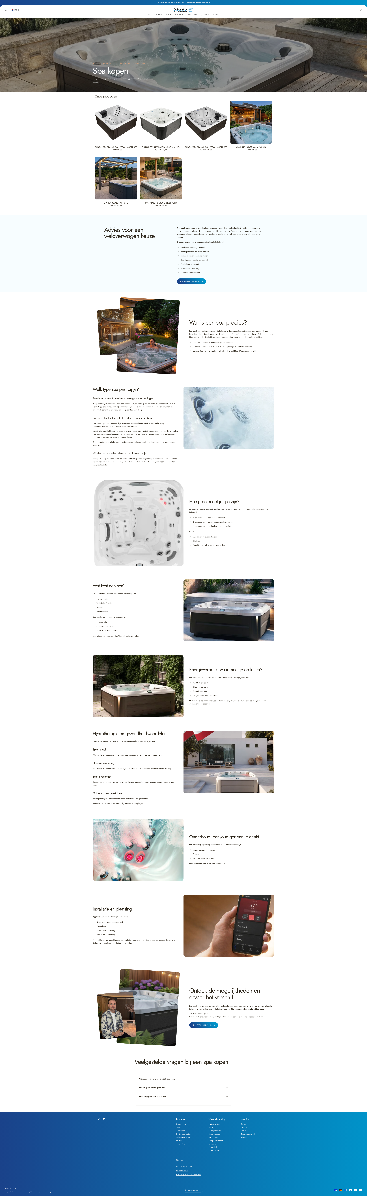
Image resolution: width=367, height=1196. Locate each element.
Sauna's (178, 1141)
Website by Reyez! (20, 1189)
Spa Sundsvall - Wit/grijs (116, 203)
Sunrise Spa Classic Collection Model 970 (206, 147)
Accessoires (180, 1144)
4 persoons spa (199, 517)
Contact (243, 1124)
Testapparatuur (214, 1144)
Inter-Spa (196, 346)
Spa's (178, 1127)
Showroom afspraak (248, 1134)
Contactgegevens (38, 1192)
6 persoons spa (199, 526)
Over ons (244, 1127)
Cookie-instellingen (47, 1192)
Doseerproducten (215, 1134)
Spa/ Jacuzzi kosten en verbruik (127, 636)
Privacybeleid (8, 1192)
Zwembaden (180, 1131)
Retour (243, 1131)
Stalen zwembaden (183, 1137)
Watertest (244, 1137)
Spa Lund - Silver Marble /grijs (251, 147)
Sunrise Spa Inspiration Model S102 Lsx (161, 147)
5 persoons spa (199, 522)
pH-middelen (213, 1137)
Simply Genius (214, 1150)
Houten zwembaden (183, 1134)
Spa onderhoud (218, 863)
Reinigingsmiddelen (216, 1141)
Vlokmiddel (213, 1147)
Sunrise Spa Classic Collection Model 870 (116, 147)
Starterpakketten (214, 1124)
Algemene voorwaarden (17, 1192)
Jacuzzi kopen (181, 1124)
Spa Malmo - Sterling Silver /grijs (161, 203)
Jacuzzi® (196, 342)
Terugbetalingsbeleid (28, 1192)
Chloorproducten (215, 1131)
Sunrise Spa (198, 351)
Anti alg (211, 1127)
